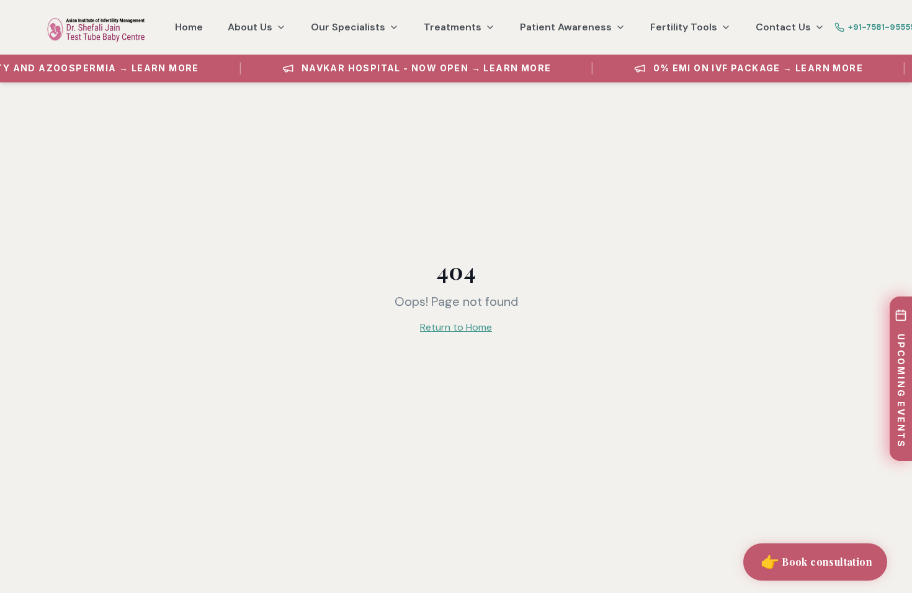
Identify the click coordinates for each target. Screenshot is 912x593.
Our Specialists (348, 26)
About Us (250, 26)
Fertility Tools (683, 26)
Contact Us (783, 26)
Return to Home (456, 327)
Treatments (452, 26)
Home (189, 26)
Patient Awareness (566, 26)
